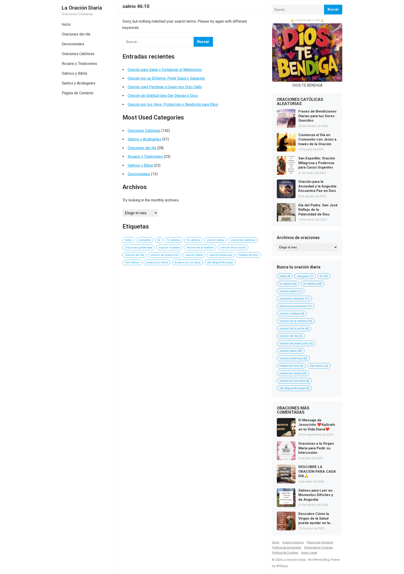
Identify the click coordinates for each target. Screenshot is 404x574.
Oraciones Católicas (78, 54)
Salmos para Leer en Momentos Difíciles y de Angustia (315, 495)
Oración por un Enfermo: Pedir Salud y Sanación (166, 78)
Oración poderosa (220, 255)
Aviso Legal (309, 552)
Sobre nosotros (293, 542)
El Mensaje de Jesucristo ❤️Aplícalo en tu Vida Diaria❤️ (316, 424)
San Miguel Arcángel (220, 262)
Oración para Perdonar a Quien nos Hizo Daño (165, 87)
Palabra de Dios (248, 255)
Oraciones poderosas (138, 247)
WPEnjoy (282, 566)
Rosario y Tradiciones (79, 63)
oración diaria (193, 255)
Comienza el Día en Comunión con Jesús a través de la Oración (317, 139)
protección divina (157, 262)
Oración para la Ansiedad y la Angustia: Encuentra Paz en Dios (317, 186)
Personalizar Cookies (318, 547)
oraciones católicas (243, 240)
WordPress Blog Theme (324, 559)
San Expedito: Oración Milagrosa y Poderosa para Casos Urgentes (316, 162)
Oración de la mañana (200, 247)
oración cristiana (169, 247)
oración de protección (165, 255)
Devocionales (73, 44)
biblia (128, 240)
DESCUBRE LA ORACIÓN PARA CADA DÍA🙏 (317, 471)
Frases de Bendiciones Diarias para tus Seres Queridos (317, 116)
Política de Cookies (285, 552)
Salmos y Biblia (74, 73)
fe (159, 240)
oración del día (134, 255)
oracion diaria (215, 240)
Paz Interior (132, 262)
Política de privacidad (286, 547)
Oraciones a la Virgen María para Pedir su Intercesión (316, 448)
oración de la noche (233, 247)
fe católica (193, 240)
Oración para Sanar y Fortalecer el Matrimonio (165, 69)
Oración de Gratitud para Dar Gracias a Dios (163, 95)
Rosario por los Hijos (187, 262)
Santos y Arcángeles (78, 83)
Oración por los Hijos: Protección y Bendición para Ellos (173, 104)
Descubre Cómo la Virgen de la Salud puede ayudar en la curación (314, 518)
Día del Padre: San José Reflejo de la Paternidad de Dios (318, 209)
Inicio (66, 24)
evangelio (145, 240)
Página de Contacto (78, 93)
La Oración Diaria (82, 8)
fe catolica (173, 240)
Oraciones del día (76, 34)
